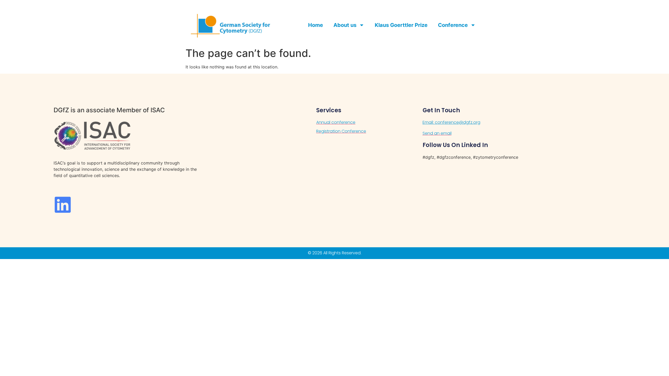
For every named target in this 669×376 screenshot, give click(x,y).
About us (344, 25)
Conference (453, 25)
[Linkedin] (63, 205)
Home (315, 25)
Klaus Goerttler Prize (401, 25)
